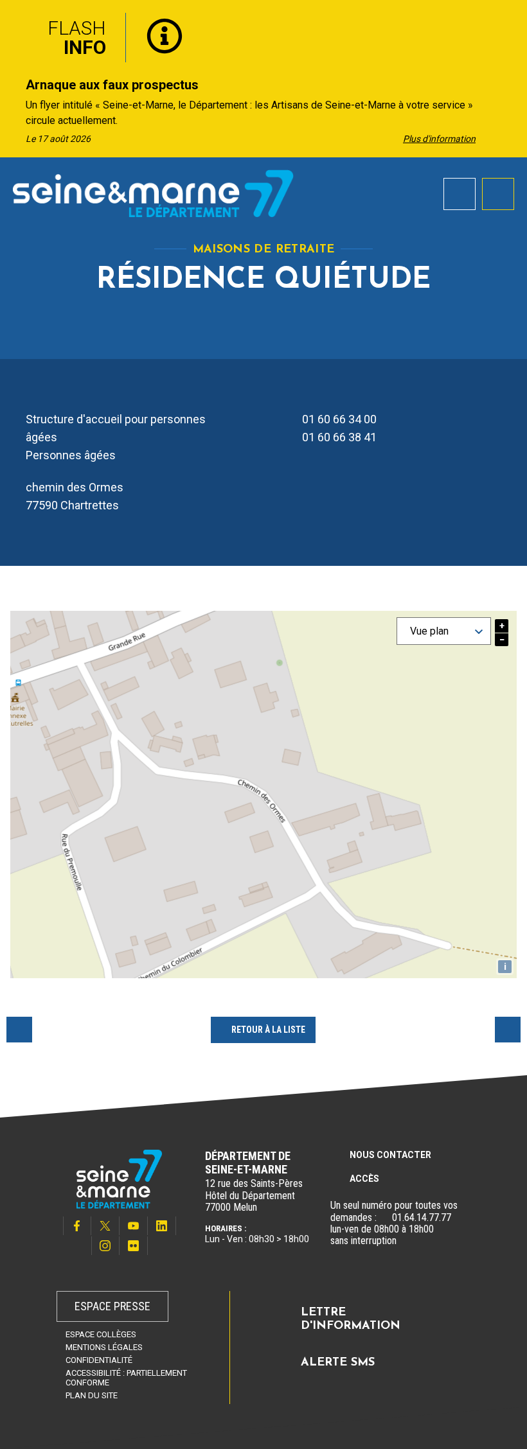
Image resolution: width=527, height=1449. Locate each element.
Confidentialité (99, 1360)
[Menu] (498, 194)
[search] (459, 194)
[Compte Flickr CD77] (134, 1245)
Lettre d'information (350, 1320)
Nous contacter (390, 1155)
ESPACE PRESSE (112, 1306)
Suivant (508, 1029)
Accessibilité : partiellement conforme (126, 1377)
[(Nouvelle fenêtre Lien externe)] (384, 1218)
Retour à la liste (268, 1029)
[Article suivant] (513, 111)
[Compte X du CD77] (105, 1225)
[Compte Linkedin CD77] (162, 1225)
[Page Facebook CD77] (77, 1225)
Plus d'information (439, 139)
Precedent (19, 1029)
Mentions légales (104, 1347)
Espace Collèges (101, 1334)
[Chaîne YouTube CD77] (134, 1225)
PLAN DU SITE (92, 1395)
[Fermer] (507, 21)
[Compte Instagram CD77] (105, 1245)
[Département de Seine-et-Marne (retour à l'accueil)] (153, 193)
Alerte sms (338, 1363)
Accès (364, 1178)
